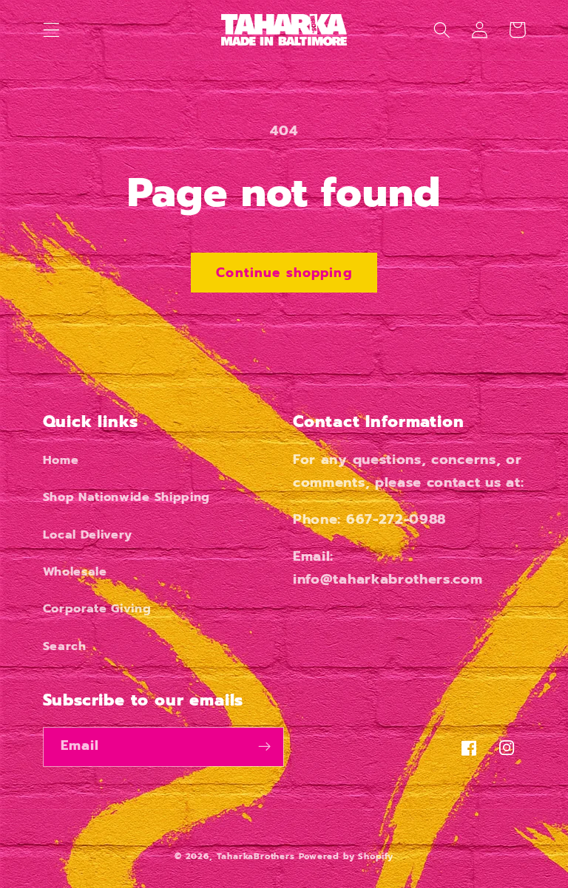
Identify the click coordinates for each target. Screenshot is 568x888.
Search (65, 646)
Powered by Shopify (346, 856)
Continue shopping (284, 272)
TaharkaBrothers (256, 856)
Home (61, 460)
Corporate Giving (97, 608)
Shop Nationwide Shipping (127, 497)
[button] (51, 30)
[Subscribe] (264, 747)
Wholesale (75, 571)
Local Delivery (88, 534)
